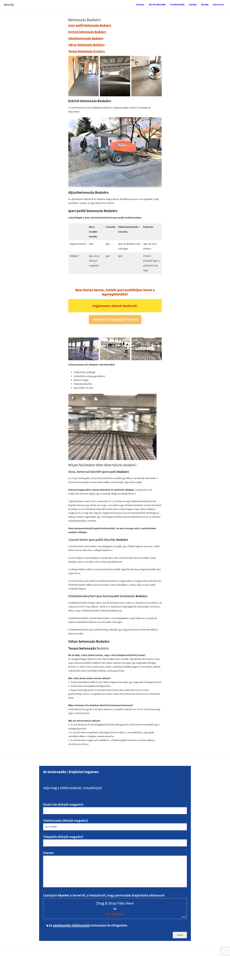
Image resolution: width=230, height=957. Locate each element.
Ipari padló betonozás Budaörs (89, 25)
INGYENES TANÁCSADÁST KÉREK (115, 320)
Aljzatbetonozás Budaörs (85, 38)
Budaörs (86, 51)
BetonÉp (9, 4)
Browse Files (115, 914)
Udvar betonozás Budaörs (86, 45)
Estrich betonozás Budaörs (87, 32)
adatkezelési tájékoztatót (71, 925)
